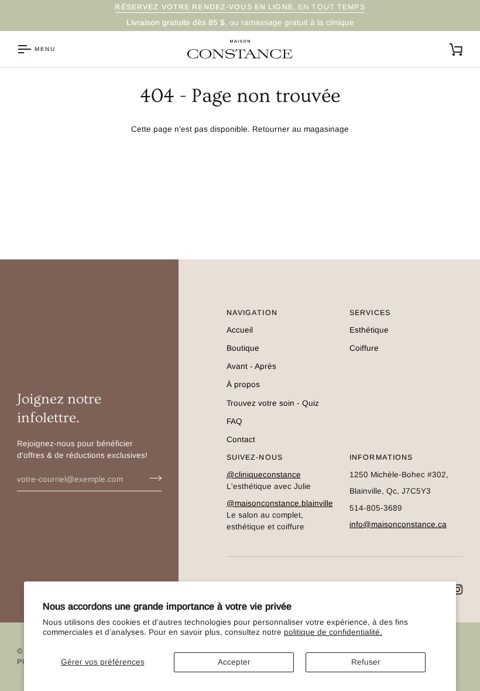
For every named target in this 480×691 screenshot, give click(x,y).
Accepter (234, 662)
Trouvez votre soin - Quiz (273, 403)
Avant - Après (251, 366)
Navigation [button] (252, 313)
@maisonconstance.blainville (280, 503)
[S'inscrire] (152, 477)
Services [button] (369, 313)
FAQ (234, 421)
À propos (243, 384)
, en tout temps (240, 7)
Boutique (243, 348)
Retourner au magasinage (300, 129)
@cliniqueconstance (264, 474)
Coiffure (364, 348)
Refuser (365, 662)
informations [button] (381, 457)
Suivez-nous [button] (255, 457)
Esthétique (369, 330)
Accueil (240, 330)
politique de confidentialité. (333, 632)
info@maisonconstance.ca (398, 524)
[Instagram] (457, 589)
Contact (241, 439)
